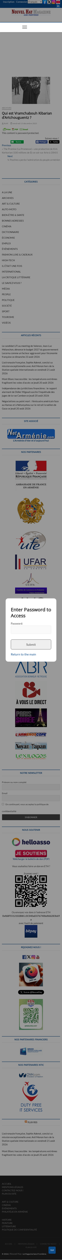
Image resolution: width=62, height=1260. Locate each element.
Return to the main (23, 654)
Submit (31, 644)
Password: (17, 623)
